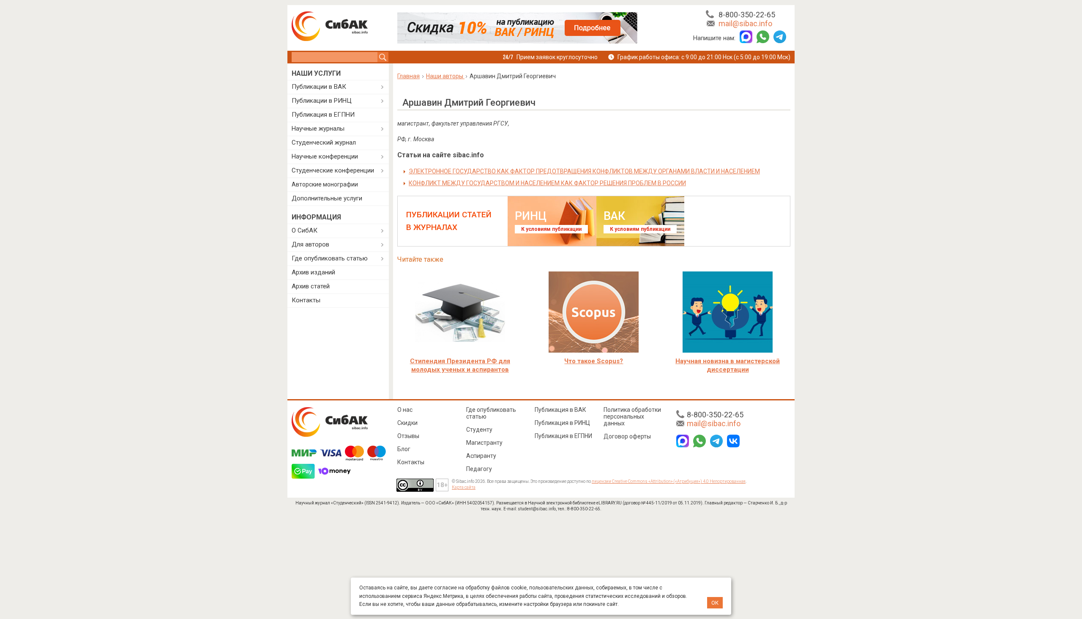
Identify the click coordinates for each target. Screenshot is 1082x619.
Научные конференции (325, 156)
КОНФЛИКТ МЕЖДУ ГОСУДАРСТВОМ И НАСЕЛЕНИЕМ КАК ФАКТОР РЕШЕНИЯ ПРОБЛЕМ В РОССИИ (547, 183)
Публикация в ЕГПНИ (323, 114)
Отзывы (408, 436)
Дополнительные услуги (327, 198)
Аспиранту (481, 455)
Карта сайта (463, 487)
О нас (405, 409)
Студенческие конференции (333, 170)
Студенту (479, 429)
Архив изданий (313, 272)
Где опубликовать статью (330, 258)
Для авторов (310, 244)
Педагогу (479, 469)
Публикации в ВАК (319, 86)
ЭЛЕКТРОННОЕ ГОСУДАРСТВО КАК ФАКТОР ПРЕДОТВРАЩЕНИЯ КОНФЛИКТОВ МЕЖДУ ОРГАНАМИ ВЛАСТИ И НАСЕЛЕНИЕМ (584, 171)
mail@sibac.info (745, 23)
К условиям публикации (551, 229)
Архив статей (311, 286)
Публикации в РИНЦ (322, 100)
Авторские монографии (325, 184)
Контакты (306, 300)
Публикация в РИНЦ (562, 422)
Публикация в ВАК (560, 409)
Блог (403, 449)
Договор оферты (627, 436)
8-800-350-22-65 (747, 14)
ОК (715, 603)
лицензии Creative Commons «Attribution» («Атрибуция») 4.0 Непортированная (669, 481)
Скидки (407, 422)
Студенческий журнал (324, 142)
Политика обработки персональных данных (632, 416)
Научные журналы (318, 128)
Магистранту (484, 442)
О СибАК (304, 230)
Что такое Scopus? (593, 361)
